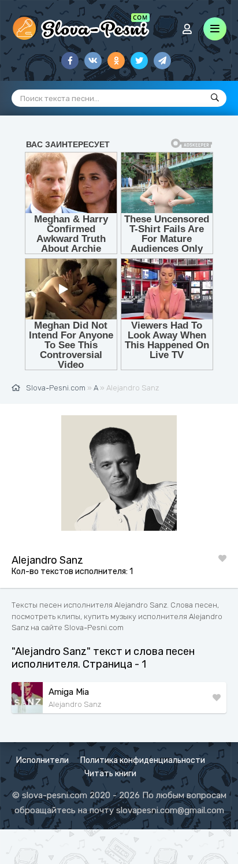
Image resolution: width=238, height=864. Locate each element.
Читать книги (110, 774)
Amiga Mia (69, 692)
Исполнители (42, 760)
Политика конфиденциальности (142, 760)
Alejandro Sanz (75, 704)
